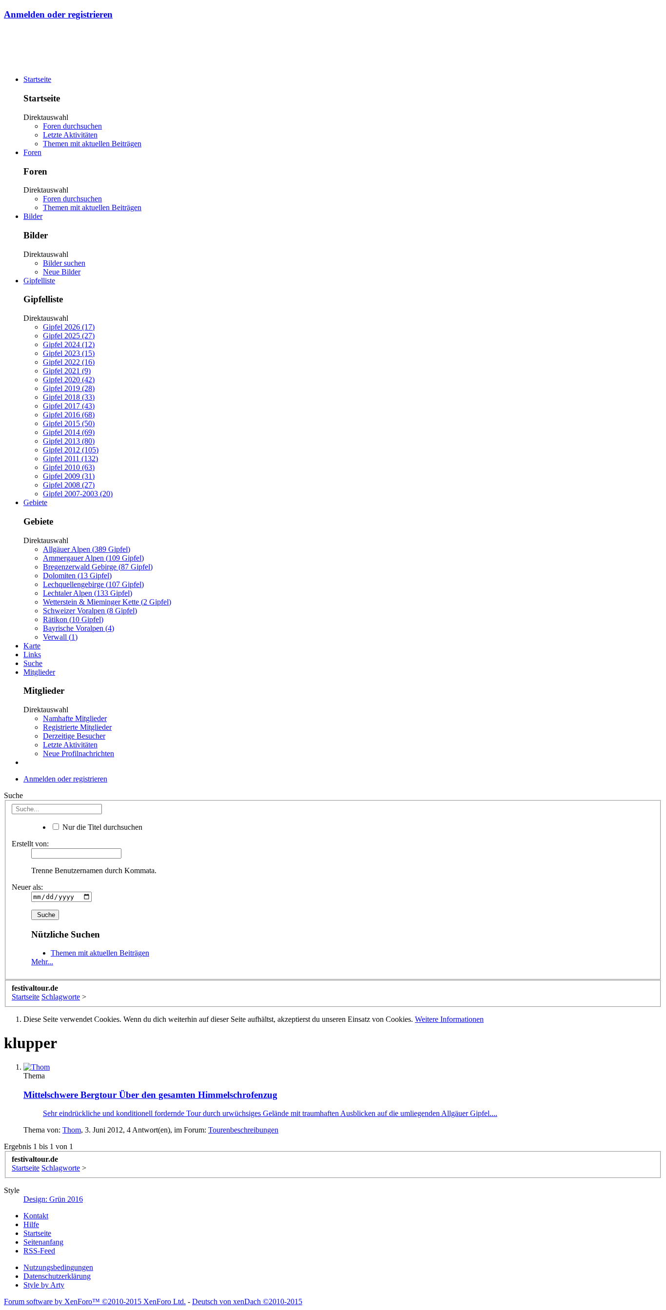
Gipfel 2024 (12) (69, 344)
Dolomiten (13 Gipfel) (77, 575)
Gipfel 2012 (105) (70, 450)
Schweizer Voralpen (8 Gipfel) (90, 610)
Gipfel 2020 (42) (69, 379)
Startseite (37, 79)
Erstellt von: (30, 844)
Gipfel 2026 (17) (69, 327)
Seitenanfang (43, 1242)
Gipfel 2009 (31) (69, 476)
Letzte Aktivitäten (70, 135)
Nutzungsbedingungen (58, 1267)
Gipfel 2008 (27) (69, 485)
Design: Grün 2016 (53, 1199)
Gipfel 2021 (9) (67, 371)
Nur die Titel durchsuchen (101, 827)
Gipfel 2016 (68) (69, 415)
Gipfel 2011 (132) (70, 458)
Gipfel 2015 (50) (69, 423)
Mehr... (42, 962)
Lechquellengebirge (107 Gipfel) (93, 584)
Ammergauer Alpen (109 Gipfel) (93, 558)
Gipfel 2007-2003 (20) (78, 493)
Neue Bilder (61, 272)
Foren (32, 152)
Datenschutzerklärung (57, 1276)
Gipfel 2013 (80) (69, 441)
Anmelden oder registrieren (58, 14)
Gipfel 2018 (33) (69, 397)
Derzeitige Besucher (74, 736)
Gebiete (35, 502)
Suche (32, 663)
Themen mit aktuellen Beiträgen (92, 143)
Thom (71, 1130)
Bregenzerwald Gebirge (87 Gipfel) (98, 567)
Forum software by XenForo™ (95, 1301)
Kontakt (35, 1216)
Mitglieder (39, 672)
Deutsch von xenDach (247, 1301)
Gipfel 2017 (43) (69, 406)
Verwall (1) (60, 637)
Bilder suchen (64, 263)
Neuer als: (27, 887)
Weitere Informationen (449, 1019)
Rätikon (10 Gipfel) (73, 619)
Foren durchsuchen (72, 126)
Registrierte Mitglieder (77, 727)
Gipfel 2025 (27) (69, 336)
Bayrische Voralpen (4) (78, 628)
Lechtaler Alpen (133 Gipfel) (87, 593)
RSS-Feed (39, 1251)
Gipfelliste (39, 280)
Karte (31, 646)
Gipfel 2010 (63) (69, 467)
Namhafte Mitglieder (75, 718)
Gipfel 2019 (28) (69, 388)
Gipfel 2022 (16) (69, 362)
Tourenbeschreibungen (243, 1130)
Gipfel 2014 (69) (69, 432)
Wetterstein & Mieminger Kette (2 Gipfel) (107, 602)
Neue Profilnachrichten (78, 753)
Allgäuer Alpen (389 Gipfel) (86, 549)
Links (32, 654)
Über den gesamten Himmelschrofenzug (150, 1095)
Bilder (32, 216)
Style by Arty (43, 1285)
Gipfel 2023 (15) (69, 353)
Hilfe (31, 1224)
